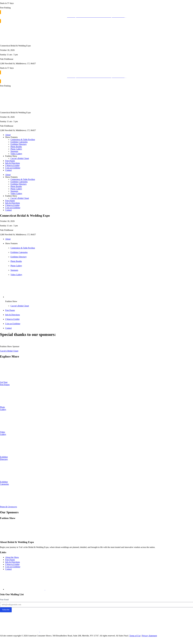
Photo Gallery (16, 149)
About (8, 135)
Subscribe (5, 610)
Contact (8, 170)
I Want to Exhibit (12, 165)
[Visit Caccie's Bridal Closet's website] (19, 537)
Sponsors (14, 151)
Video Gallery (16, 154)
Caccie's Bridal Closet (9, 351)
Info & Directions (12, 163)
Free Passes (10, 161)
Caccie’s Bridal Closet (20, 158)
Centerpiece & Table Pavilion (23, 139)
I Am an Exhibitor (12, 168)
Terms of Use (134, 636)
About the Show (12, 557)
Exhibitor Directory (19, 144)
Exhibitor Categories (19, 142)
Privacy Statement (149, 636)
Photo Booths (16, 146)
